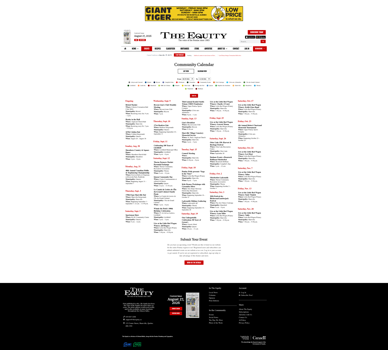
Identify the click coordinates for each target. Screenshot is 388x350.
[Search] (263, 41)
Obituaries (184, 48)
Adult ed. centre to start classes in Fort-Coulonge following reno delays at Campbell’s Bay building (205, 55)
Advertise (208, 48)
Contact (236, 48)
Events (146, 48)
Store (197, 48)
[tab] (186, 71)
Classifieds (170, 48)
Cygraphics (169, 336)
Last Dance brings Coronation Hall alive (230, 55)
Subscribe (258, 48)
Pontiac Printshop (159, 336)
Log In (247, 48)
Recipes (158, 48)
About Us (221, 48)
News (134, 48)
